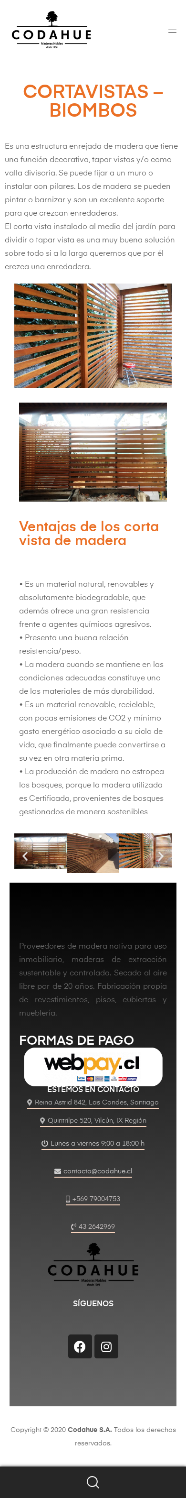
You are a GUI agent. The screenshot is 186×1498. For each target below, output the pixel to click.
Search (93, 1482)
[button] (25, 856)
